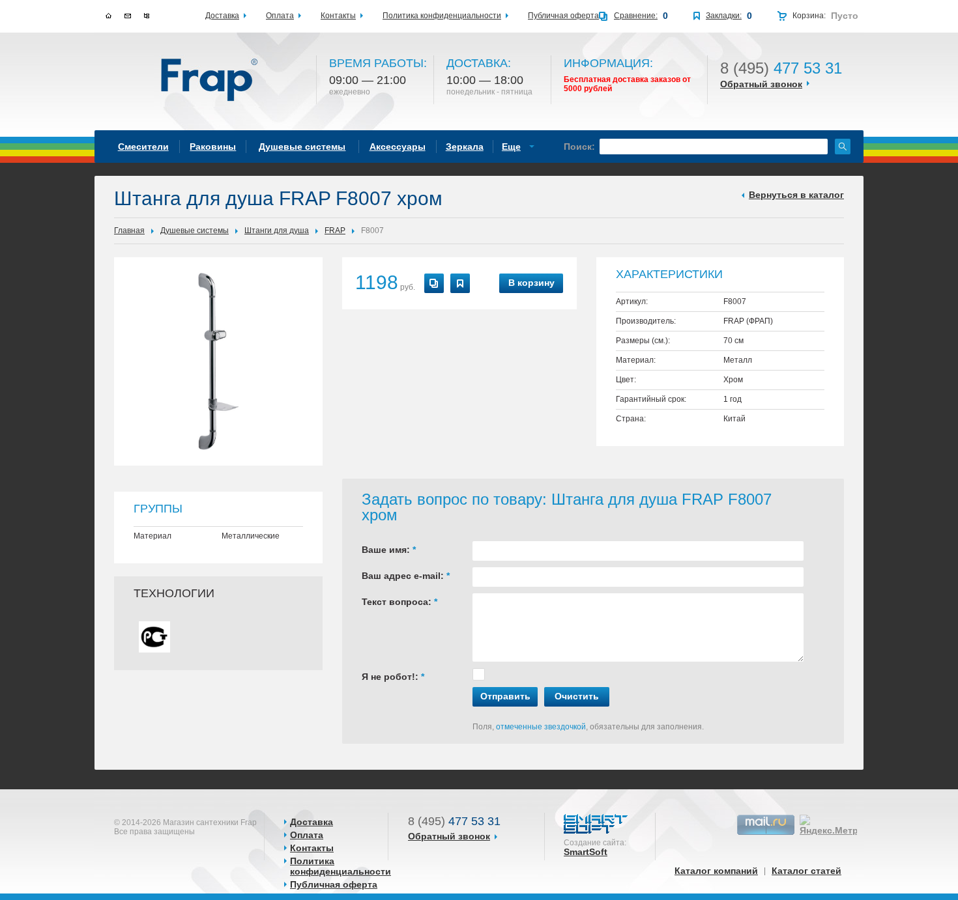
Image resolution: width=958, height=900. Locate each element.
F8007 (372, 230)
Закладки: (724, 15)
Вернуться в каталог (796, 195)
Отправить (505, 696)
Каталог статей (806, 870)
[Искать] (842, 146)
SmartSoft (585, 852)
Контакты (312, 848)
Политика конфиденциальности (340, 866)
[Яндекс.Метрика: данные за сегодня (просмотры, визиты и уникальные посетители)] (837, 825)
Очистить (577, 696)
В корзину (531, 282)
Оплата (306, 835)
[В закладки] (460, 283)
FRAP (335, 230)
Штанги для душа (276, 230)
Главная (129, 230)
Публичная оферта (333, 884)
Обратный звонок (761, 84)
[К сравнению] (434, 283)
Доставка (311, 822)
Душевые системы (194, 230)
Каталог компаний (716, 870)
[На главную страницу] (210, 81)
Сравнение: (636, 15)
